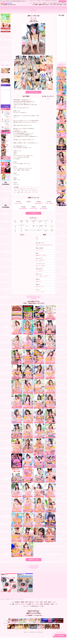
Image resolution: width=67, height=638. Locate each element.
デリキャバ (23, 604)
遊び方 (55, 4)
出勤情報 (40, 4)
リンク (56, 604)
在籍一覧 (43, 4)
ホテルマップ (17, 604)
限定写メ (61, 4)
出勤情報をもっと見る (33, 559)
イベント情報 (11, 604)
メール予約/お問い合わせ (33, 606)
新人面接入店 (36, 4)
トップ (33, 4)
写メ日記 (57, 4)
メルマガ (37, 604)
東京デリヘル (5, 105)
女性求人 (41, 604)
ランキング (51, 4)
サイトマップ (26, 606)
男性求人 (52, 604)
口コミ (33, 604)
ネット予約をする (33, 213)
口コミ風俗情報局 (6, 106)
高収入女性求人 (47, 604)
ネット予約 (64, 4)
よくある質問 (28, 604)
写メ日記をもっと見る (33, 92)
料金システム (47, 4)
